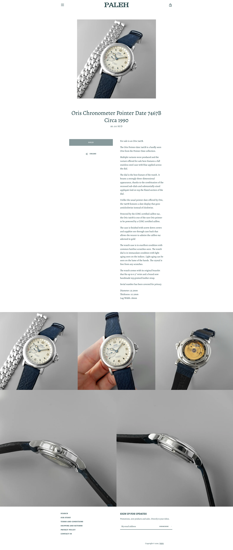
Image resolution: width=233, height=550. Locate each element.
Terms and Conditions (72, 521)
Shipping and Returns (72, 525)
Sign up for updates (133, 513)
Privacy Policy (68, 529)
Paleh (161, 543)
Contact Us (66, 533)
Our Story (66, 517)
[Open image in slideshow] (116, 58)
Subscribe (164, 526)
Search (64, 513)
